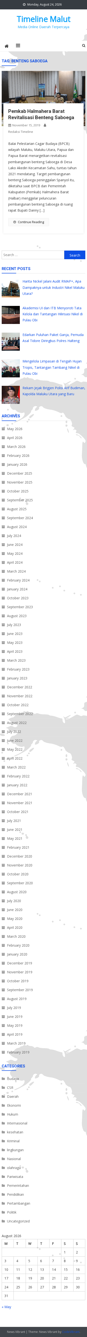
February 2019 (18, 1052)
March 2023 (16, 660)
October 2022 (18, 705)
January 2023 (17, 678)
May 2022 (14, 749)
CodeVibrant (71, 1332)
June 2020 (14, 909)
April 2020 (14, 927)
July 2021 (14, 820)
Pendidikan (15, 1194)
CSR (10, 1087)
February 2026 (18, 455)
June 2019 (14, 1016)
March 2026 (16, 446)
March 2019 (16, 1043)
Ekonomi (14, 1105)
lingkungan (15, 1150)
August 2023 (17, 616)
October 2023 (18, 598)
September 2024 (20, 518)
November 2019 (19, 972)
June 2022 (14, 740)
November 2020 (19, 865)
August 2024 (17, 526)
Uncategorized (18, 1221)
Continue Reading (31, 222)
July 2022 (14, 731)
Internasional (17, 1123)
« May (6, 1307)
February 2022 (18, 776)
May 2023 (14, 642)
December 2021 (19, 794)
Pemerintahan (18, 1185)
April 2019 (14, 1034)
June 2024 (14, 544)
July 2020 (14, 900)
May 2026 (14, 428)
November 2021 (19, 803)
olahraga (14, 1167)
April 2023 (14, 651)
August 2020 (17, 892)
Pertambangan (18, 1203)
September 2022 (20, 713)
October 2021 (18, 811)
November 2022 (19, 696)
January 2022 (17, 785)
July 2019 (14, 1007)
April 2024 (14, 562)
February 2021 (18, 847)
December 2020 (19, 856)
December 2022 (19, 687)
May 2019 (14, 1025)
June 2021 (14, 829)
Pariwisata (15, 1176)
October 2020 (18, 874)
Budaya (13, 1078)
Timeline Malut (44, 19)
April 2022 (14, 758)
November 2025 (19, 482)
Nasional (14, 1158)
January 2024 (17, 589)
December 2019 (19, 963)
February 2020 (18, 945)
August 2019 (17, 998)
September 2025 (20, 500)
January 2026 (17, 464)
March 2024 (16, 571)
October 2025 (18, 491)
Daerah (13, 1096)
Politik (11, 1212)
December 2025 (19, 473)
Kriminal (13, 1141)
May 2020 (14, 918)
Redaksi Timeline (20, 131)
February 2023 (18, 669)
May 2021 (14, 838)
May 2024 (14, 553)
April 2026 (14, 437)
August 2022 (17, 722)
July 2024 (14, 535)
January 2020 (17, 954)
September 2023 (20, 607)
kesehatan (15, 1132)
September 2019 (20, 990)
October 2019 (18, 981)
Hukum (12, 1114)
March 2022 (16, 767)
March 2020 (16, 936)
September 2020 (20, 883)
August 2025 (17, 509)
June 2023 (14, 633)
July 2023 (14, 624)
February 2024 (18, 580)
